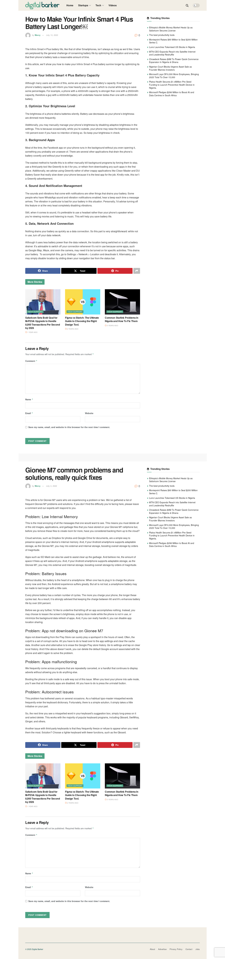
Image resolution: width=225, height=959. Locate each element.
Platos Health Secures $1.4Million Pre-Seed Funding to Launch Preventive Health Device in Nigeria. (172, 84)
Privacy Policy (176, 949)
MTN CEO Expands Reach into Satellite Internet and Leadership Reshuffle (172, 53)
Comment (31, 360)
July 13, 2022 (52, 35)
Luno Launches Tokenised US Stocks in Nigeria (172, 47)
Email (29, 413)
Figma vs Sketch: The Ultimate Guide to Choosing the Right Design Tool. (82, 321)
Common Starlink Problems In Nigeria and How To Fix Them (121, 319)
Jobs (197, 949)
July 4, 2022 (51, 485)
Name (29, 399)
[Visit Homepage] (42, 5)
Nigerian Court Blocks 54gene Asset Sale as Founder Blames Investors (170, 68)
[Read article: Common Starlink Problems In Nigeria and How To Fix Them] (122, 301)
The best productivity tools (161, 34)
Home (69, 5)
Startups (83, 5)
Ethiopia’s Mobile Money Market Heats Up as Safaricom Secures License (171, 29)
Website (89, 413)
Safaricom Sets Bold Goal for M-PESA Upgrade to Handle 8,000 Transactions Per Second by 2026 (42, 323)
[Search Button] (187, 5)
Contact (189, 949)
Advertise (162, 949)
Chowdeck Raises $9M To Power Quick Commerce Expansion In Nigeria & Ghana (174, 61)
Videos (113, 5)
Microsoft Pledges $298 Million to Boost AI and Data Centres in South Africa (171, 94)
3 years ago (112, 325)
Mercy (37, 35)
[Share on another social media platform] (136, 271)
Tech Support (35, 311)
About (152, 949)
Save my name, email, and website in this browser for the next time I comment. (69, 427)
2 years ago (72, 329)
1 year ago (32, 332)
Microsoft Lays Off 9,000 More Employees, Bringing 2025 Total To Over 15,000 (174, 76)
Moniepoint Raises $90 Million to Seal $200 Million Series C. (173, 41)
